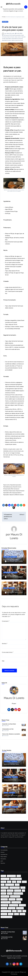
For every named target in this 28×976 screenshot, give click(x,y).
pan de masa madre (16, 902)
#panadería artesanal (17, 38)
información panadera (14, 887)
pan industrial (22, 905)
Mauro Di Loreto (10, 33)
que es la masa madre (6, 911)
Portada (3, 16)
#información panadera (15, 35)
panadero (3, 893)
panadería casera (5, 896)
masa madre (10, 890)
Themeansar (13, 974)
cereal (18, 875)
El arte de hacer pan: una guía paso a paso (12, 28)
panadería (10, 893)
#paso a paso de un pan (17, 40)
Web (3, 661)
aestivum (3, 875)
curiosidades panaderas (16, 878)
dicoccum (3, 881)
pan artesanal (4, 899)
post (2, 861)
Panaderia (5, 21)
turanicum (22, 913)
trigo (24, 911)
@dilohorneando (13, 4)
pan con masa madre (6, 902)
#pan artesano (10, 37)
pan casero (19, 899)
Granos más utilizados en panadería (13, 591)
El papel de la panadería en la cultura (8, 516)
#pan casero (18, 37)
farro (3, 884)
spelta (19, 911)
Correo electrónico (7, 652)
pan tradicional (20, 908)
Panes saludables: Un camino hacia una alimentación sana (13, 810)
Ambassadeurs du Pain (9, 575)
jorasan (22, 887)
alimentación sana (11, 875)
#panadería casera (6, 40)
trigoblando (4, 913)
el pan (14, 881)
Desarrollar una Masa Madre (10, 559)
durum (9, 881)
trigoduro (11, 913)
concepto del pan (5, 878)
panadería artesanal (18, 893)
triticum (16, 913)
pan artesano (12, 899)
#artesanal (6, 35)
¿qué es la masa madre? (6, 916)
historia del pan (5, 887)
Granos (5, 588)
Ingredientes (4, 854)
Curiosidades (7, 572)
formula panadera (9, 884)
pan (23, 890)
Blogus (22, 972)
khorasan (3, 890)
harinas (17, 884)
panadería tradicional (15, 896)
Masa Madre (7, 556)
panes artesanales (13, 905)
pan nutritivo (4, 908)
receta (14, 911)
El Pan (21, 514)
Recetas (3, 863)
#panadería (9, 38)
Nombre (4, 643)
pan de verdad (4, 905)
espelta (24, 881)
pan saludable (12, 908)
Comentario (5, 621)
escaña (19, 881)
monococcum (17, 890)
